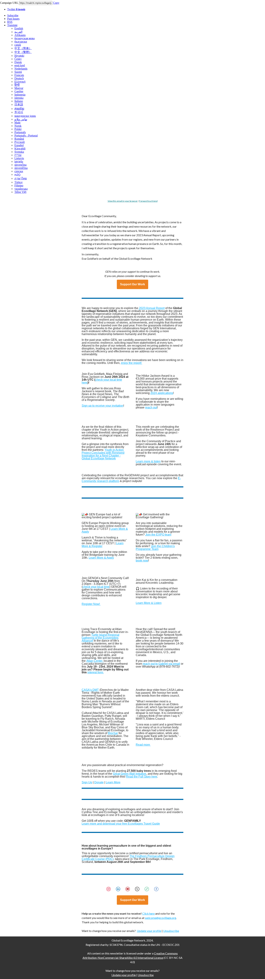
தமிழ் (17, 174)
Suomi (18, 71)
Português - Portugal (26, 135)
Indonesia (19, 94)
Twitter (16, 9)
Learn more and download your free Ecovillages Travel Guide (121, 823)
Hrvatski (19, 55)
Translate (12, 25)
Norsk (17, 125)
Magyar (18, 88)
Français (19, 75)
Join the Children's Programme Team (155, 548)
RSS (9, 21)
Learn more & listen (148, 461)
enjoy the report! (131, 362)
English (18, 28)
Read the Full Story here (141, 776)
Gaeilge (18, 91)
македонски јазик (25, 115)
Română (19, 138)
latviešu (18, 161)
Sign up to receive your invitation (102, 405)
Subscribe (12, 15)
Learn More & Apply (101, 557)
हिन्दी (17, 84)
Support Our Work (132, 284)
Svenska (19, 151)
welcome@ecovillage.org (160, 917)
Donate (99, 782)
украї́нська (21, 188)
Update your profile (149, 930)
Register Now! (91, 604)
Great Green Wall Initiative (129, 773)
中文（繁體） (23, 52)
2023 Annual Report (151, 308)
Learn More (113, 782)
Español (19, 145)
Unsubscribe (171, 930)
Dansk (18, 62)
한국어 (18, 112)
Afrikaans (20, 35)
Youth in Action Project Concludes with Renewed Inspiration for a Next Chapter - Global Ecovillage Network (103, 454)
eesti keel (19, 65)
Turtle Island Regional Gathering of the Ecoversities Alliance (100, 637)
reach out (151, 407)
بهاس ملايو (20, 119)
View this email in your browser (123, 201)
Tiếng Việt (20, 191)
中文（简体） (23, 48)
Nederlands (20, 68)
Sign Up (87, 782)
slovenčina (20, 164)
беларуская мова (24, 38)
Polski (17, 129)
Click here (148, 913)
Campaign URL (9, 2)
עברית (17, 155)
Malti (17, 122)
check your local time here (102, 381)
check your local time (96, 586)
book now (142, 560)
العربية (18, 31)
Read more (143, 744)
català (17, 44)
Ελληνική (19, 81)
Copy (56, 2)
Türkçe (18, 182)
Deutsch (19, 78)
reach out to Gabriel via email (161, 663)
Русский (19, 142)
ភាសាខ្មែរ (19, 108)
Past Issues (13, 18)
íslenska (18, 97)
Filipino (18, 185)
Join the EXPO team (158, 534)
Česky (18, 58)
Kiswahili (19, 148)
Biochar (113, 733)
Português (20, 132)
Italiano (18, 101)
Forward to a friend (148, 201)
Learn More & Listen (149, 602)
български (20, 41)
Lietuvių (19, 158)
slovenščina (21, 168)
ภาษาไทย (20, 178)
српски (18, 171)
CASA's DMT (90, 689)
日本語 (18, 104)
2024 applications (161, 393)
